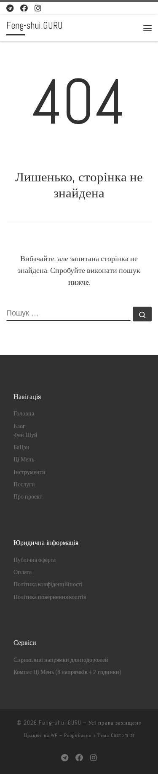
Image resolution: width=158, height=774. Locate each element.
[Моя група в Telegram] (9, 8)
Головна (23, 413)
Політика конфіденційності (48, 584)
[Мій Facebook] (24, 8)
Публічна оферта (34, 560)
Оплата (22, 572)
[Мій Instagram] (38, 8)
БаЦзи (21, 447)
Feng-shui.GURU (60, 722)
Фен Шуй (25, 435)
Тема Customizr (116, 735)
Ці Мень (23, 459)
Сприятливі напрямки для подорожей (60, 659)
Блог (19, 426)
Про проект (27, 496)
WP (54, 735)
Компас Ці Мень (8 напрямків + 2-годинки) (67, 672)
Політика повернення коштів (49, 597)
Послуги (24, 484)
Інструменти (29, 472)
